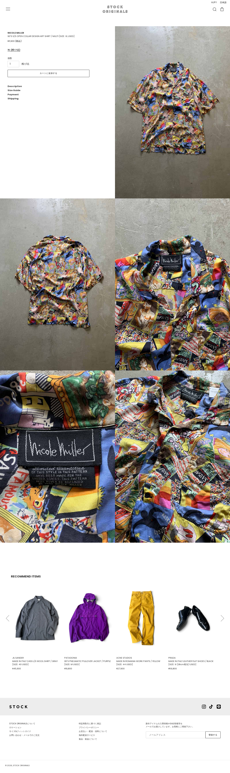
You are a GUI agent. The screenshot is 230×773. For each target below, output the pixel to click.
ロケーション (15, 727)
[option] (37, 625)
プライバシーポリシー (89, 727)
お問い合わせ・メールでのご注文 (24, 735)
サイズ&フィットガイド (20, 731)
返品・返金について (88, 739)
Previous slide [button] (7, 616)
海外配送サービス (87, 735)
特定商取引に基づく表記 (90, 723)
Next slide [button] (222, 616)
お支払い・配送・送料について (93, 731)
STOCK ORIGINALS (21, 765)
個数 (10, 58)
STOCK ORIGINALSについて (22, 723)
